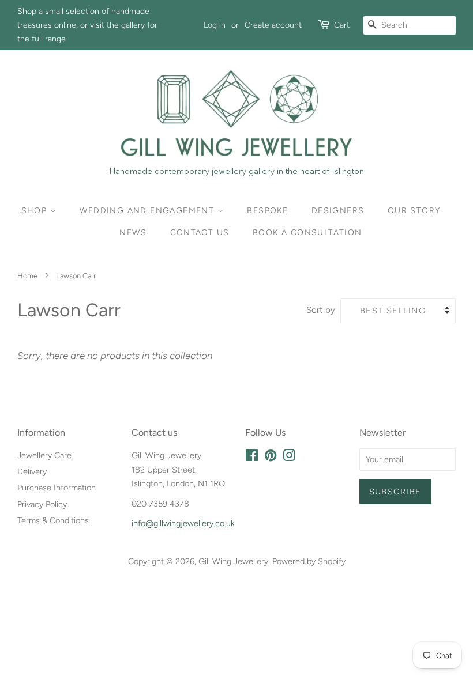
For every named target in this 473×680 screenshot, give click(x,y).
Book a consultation (307, 232)
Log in (215, 25)
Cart (342, 25)
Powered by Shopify (309, 561)
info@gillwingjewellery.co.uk (183, 523)
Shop (35, 211)
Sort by (320, 309)
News (133, 232)
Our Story (414, 211)
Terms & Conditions (53, 520)
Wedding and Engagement (148, 211)
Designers (338, 211)
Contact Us (200, 232)
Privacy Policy (42, 504)
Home (27, 275)
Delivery (32, 471)
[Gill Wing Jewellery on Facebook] (251, 457)
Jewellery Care (44, 455)
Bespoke (267, 211)
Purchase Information (56, 487)
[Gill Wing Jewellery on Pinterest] (270, 457)
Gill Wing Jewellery (233, 561)
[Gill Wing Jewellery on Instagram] (289, 457)
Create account (273, 25)
